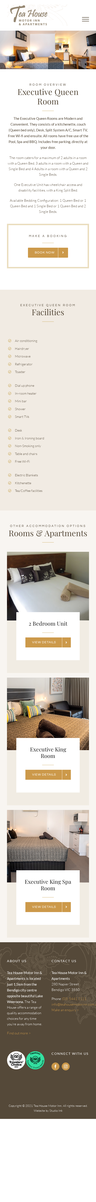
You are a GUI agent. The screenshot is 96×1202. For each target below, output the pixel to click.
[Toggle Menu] (85, 19)
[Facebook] (55, 1066)
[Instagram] (66, 1066)
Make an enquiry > (65, 1010)
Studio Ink (55, 1110)
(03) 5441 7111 (74, 999)
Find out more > (19, 1033)
